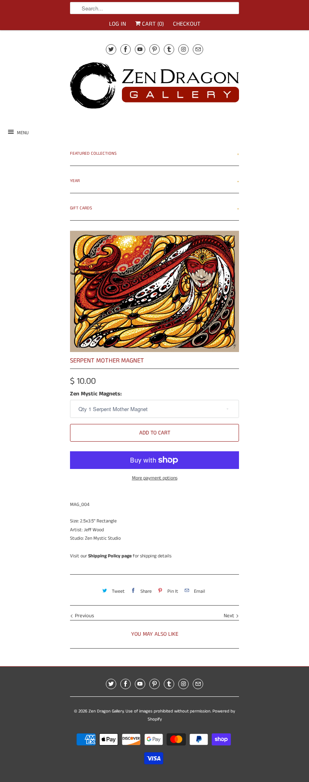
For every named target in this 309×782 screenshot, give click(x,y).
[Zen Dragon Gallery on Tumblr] (169, 49)
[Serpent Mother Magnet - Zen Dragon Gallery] (154, 291)
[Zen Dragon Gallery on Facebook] (125, 49)
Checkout (186, 24)
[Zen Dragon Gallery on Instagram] (183, 49)
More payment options (154, 478)
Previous (83, 616)
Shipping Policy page (110, 556)
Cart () (152, 24)
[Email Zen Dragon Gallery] (198, 49)
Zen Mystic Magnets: (96, 394)
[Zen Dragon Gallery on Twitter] (111, 49)
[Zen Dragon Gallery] (154, 88)
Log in (117, 24)
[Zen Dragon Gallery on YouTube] (140, 49)
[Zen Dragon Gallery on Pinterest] (154, 49)
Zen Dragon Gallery (106, 711)
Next (230, 616)
